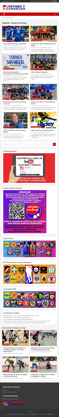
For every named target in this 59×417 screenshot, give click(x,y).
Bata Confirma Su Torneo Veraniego (14, 44)
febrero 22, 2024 (7, 75)
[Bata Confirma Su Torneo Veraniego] (15, 34)
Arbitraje (6, 344)
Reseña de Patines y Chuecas (9, 392)
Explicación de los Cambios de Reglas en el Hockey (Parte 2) (15, 375)
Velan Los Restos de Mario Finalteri (21, 317)
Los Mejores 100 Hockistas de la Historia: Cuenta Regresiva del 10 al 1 (33, 321)
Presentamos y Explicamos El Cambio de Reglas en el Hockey (43, 375)
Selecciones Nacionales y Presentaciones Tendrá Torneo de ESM (15, 73)
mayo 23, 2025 (6, 45)
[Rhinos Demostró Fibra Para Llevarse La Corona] (15, 92)
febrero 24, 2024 (35, 47)
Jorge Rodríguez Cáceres (16, 45)
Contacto (4, 390)
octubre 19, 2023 (7, 353)
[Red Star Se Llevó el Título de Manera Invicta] (43, 92)
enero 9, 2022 (34, 132)
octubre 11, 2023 (7, 378)
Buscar (54, 144)
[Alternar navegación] (4, 14)
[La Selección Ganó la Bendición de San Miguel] (43, 34)
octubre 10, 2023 (35, 378)
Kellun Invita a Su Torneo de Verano (42, 130)
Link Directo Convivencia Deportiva (10, 399)
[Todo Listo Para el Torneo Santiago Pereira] (15, 120)
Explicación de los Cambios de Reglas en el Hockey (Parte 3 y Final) (43, 349)
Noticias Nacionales (35, 1)
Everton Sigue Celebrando (39, 72)
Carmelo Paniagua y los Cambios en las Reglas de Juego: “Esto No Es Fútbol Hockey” (14, 349)
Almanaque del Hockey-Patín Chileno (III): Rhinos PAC (20, 319)
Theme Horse (33, 414)
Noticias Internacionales (46, 1)
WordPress (50, 414)
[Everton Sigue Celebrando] (43, 62)
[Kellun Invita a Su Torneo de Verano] (43, 120)
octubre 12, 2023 (35, 351)
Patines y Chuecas (18, 414)
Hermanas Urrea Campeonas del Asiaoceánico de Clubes (26, 315)
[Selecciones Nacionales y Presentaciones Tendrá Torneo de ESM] (15, 62)
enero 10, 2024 (6, 134)
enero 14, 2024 (34, 74)
